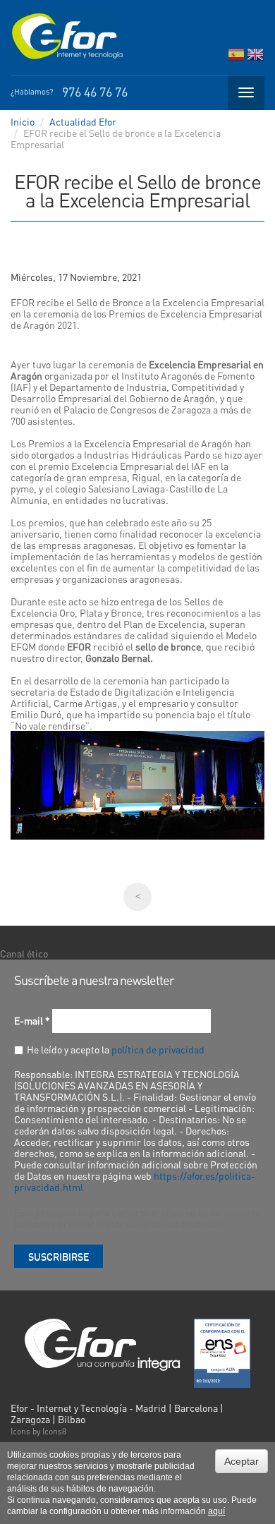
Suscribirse (58, 1256)
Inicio (23, 121)
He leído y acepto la (115, 1049)
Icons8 (54, 1431)
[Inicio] (67, 37)
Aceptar (241, 1461)
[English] (255, 57)
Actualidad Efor (82, 121)
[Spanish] (236, 57)
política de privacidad (157, 1049)
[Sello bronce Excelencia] (137, 785)
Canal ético (24, 953)
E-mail (32, 1020)
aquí (216, 1511)
